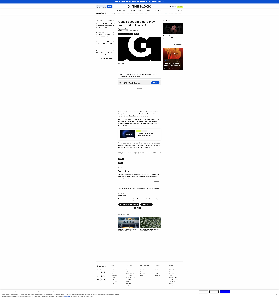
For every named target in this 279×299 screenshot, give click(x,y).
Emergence (157, 275)
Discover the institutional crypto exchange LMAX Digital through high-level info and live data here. (139, 1)
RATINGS (166, 21)
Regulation (114, 281)
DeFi (113, 273)
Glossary (142, 273)
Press (170, 275)
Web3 (113, 283)
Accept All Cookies (225, 291)
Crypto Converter (130, 273)
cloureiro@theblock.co (153, 188)
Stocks (127, 281)
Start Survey (155, 82)
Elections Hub (115, 285)
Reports (142, 269)
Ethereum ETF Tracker (131, 279)
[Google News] (101, 279)
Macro (113, 277)
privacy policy (67, 296)
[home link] (139, 6)
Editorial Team (172, 269)
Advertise (171, 273)
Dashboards (129, 268)
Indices (127, 271)
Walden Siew (124, 29)
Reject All (214, 291)
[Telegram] (101, 276)
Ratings (128, 285)
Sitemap (171, 285)
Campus (142, 275)
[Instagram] (104, 272)
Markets (113, 279)
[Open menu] (181, 10)
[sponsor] (173, 53)
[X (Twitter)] (98, 272)
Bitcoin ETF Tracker (130, 277)
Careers (171, 271)
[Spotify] (98, 279)
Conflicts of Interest (173, 279)
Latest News (115, 268)
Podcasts (157, 268)
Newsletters (157, 269)
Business (114, 269)
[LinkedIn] (101, 272)
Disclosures (172, 281)
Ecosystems (114, 275)
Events (156, 271)
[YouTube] (104, 276)
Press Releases (115, 286)
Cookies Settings (203, 291)
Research (142, 268)
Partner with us (146, 204)
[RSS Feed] (104, 279)
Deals (113, 271)
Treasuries (128, 283)
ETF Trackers (129, 275)
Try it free (180, 6)
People (156, 273)
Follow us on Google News (129, 204)
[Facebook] (98, 276)
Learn (141, 271)
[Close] (276, 294)
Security (171, 283)
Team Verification (173, 277)
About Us (171, 268)
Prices (127, 269)
